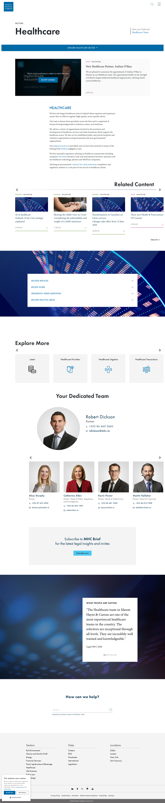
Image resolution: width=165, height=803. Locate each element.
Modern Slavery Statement (88, 786)
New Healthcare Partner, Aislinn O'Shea (109, 66)
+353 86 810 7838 (143, 503)
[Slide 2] (108, 645)
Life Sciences (31, 761)
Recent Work (38, 287)
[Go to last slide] (17, 190)
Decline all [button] (22, 792)
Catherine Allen (73, 495)
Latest (32, 359)
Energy (29, 747)
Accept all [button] (9, 792)
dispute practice (60, 145)
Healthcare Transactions (146, 359)
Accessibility (103, 786)
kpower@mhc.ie (107, 507)
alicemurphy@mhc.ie (40, 507)
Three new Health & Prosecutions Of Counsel (147, 216)
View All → (155, 239)
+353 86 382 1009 (74, 506)
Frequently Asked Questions (46, 293)
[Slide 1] (104, 645)
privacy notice (20, 787)
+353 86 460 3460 (100, 426)
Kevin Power (105, 495)
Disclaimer (75, 786)
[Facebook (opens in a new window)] (77, 779)
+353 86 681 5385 (109, 503)
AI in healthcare (29, 218)
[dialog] (16, 788)
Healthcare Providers (70, 359)
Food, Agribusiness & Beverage (39, 754)
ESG (70, 744)
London (113, 744)
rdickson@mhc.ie (99, 430)
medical (64, 148)
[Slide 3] (111, 645)
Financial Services (33, 751)
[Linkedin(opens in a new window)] (72, 779)
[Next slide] (160, 190)
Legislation (72, 754)
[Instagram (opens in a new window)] (87, 779)
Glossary (111, 786)
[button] (16, 797)
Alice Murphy (37, 495)
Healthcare (30, 758)
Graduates (72, 747)
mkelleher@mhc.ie (143, 507)
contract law (77, 164)
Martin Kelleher (142, 495)
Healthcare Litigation (108, 359)
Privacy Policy (55, 786)
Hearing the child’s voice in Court (70, 218)
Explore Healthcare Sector (82, 48)
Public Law (30, 765)
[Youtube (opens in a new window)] (92, 779)
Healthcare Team (140, 32)
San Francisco (116, 751)
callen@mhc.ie (71, 510)
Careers (71, 741)
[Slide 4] (115, 645)
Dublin (113, 741)
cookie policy (7, 789)
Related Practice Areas (43, 300)
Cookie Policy (65, 786)
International (73, 751)
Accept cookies (48, 80)
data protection (89, 164)
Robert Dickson (100, 416)
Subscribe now (82, 553)
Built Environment (33, 741)
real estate (62, 156)
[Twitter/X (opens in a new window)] (82, 779)
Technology (31, 768)
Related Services (39, 280)
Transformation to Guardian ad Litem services (108, 219)
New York (114, 747)
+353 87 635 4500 (39, 503)
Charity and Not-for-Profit (36, 744)
